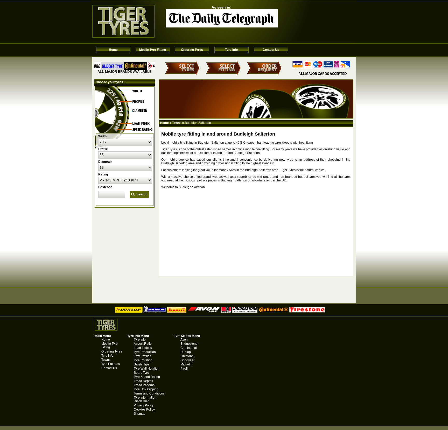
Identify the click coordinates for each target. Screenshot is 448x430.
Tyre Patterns (110, 364)
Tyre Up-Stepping (146, 389)
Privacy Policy (143, 405)
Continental (188, 348)
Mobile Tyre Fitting (152, 50)
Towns (176, 123)
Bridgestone (189, 344)
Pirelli (184, 368)
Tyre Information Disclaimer (145, 399)
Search (141, 194)
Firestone (187, 356)
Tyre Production (145, 352)
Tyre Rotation (143, 360)
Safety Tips (141, 364)
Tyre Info (231, 50)
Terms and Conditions (149, 393)
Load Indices (143, 348)
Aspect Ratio (143, 344)
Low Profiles (142, 356)
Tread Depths (143, 381)
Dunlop (185, 352)
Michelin (186, 364)
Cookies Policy (144, 409)
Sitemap (139, 413)
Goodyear (187, 360)
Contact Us (271, 50)
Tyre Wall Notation (146, 368)
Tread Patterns (144, 385)
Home (113, 50)
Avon (184, 339)
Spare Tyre (141, 373)
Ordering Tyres (192, 50)
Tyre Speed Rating (147, 377)
